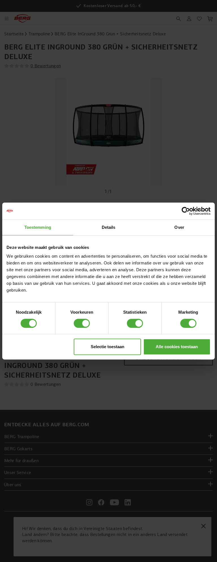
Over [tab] (179, 227)
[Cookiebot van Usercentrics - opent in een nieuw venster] (186, 211)
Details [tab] (109, 227)
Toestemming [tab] (37, 227)
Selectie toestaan (107, 346)
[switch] (82, 323)
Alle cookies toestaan (177, 346)
